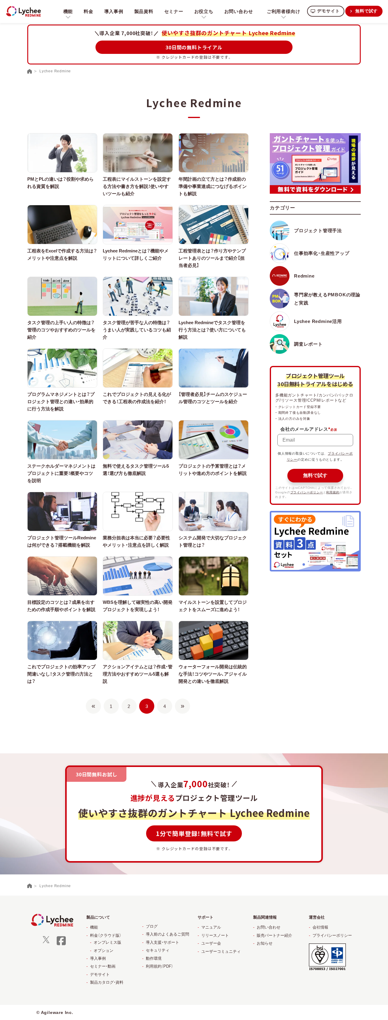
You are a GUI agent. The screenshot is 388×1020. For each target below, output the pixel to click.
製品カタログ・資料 (106, 982)
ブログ (152, 926)
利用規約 (332, 492)
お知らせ (265, 943)
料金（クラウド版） (105, 935)
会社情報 (320, 927)
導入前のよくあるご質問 (167, 934)
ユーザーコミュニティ (221, 951)
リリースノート (215, 935)
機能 (94, 927)
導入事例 (113, 11)
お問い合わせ (238, 11)
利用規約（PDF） (159, 966)
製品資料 (143, 11)
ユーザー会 (211, 943)
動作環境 (154, 958)
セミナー (173, 11)
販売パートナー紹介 (274, 935)
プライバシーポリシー (306, 492)
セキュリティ (157, 950)
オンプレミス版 (107, 942)
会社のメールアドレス (305, 429)
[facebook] (61, 944)
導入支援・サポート (162, 942)
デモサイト (328, 11)
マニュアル (211, 927)
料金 (88, 11)
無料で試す (366, 11)
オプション (103, 950)
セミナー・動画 (102, 966)
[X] (46, 941)
